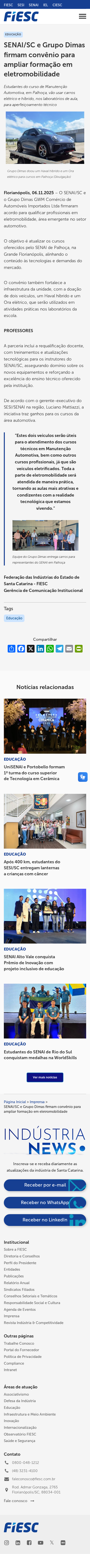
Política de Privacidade (23, 1357)
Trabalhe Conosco (19, 1343)
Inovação (11, 1421)
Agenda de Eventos (20, 1309)
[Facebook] (29, 1543)
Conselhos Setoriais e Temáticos (30, 1296)
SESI (21, 5)
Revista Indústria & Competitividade (33, 1323)
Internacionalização (20, 1427)
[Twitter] (51, 1543)
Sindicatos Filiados (19, 1289)
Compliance (14, 1363)
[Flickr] (63, 1543)
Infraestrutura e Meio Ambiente (30, 1414)
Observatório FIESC (20, 1434)
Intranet (10, 1370)
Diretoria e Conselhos (22, 1256)
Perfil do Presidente (20, 1263)
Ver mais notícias (45, 1077)
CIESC (57, 5)
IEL (45, 5)
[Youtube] (40, 1543)
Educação (14, 618)
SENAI (33, 5)
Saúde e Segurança (19, 1441)
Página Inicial (15, 1102)
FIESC (8, 5)
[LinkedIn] (18, 1543)
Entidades (12, 1269)
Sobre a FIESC (15, 1249)
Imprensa (37, 1102)
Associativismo (16, 1394)
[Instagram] (6, 1543)
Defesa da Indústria (20, 1401)
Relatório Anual (17, 1283)
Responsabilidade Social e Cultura (32, 1303)
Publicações (14, 1276)
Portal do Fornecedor (21, 1350)
